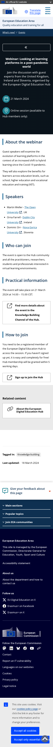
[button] (26, 11)
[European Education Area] (10, 10)
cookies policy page (27, 708)
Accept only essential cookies (31, 739)
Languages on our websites (18, 667)
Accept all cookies (25, 730)
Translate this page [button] (35, 12)
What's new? (9, 32)
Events (22, 32)
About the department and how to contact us (23, 581)
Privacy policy (10, 679)
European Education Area (18, 540)
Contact (7, 654)
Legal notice (9, 686)
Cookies (7, 673)
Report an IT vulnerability (17, 660)
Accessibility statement (16, 563)
